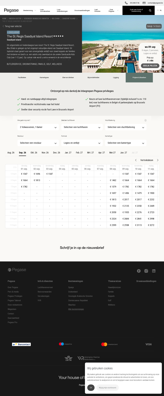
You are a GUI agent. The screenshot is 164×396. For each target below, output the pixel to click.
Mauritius (71, 305)
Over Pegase (13, 287)
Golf (109, 300)
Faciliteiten (22, 77)
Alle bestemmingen (76, 309)
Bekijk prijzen (150, 65)
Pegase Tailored (14, 300)
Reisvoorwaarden (45, 292)
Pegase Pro (12, 322)
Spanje (71, 287)
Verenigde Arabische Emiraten (36, 19)
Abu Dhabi (56, 19)
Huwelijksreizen (114, 287)
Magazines (12, 309)
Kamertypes (44, 77)
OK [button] (91, 388)
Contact (11, 313)
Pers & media (13, 292)
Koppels (111, 296)
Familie (111, 292)
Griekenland (73, 292)
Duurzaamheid (13, 318)
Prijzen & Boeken (139, 77)
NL (161, 10)
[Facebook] (138, 270)
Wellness (111, 305)
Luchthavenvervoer (45, 287)
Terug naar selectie (13, 26)
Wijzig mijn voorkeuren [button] (107, 388)
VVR (39, 300)
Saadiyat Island (68, 19)
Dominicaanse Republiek (78, 300)
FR (158, 10)
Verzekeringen (43, 296)
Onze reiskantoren (15, 305)
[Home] (10, 10)
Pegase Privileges (15, 296)
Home (4, 19)
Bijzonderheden (93, 77)
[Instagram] (146, 270)
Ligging (116, 77)
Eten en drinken (68, 77)
